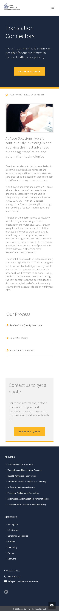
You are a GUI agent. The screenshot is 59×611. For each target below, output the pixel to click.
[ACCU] (12, 7)
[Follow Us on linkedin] (6, 592)
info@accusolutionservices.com (23, 581)
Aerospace (13, 524)
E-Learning (12, 547)
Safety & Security (19, 338)
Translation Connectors (22, 350)
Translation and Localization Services (25, 470)
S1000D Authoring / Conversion (22, 475)
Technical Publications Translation (23, 493)
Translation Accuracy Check (20, 464)
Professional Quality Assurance (26, 325)
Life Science (13, 530)
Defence (12, 541)
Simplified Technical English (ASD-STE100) (27, 481)
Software (12, 558)
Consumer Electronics (18, 535)
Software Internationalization (21, 487)
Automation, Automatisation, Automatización (29, 498)
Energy (11, 553)
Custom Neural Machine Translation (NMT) (27, 504)
